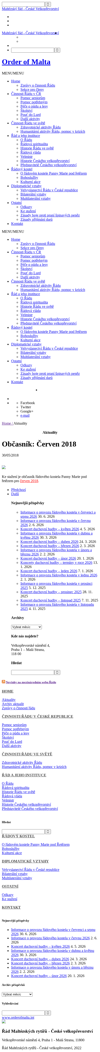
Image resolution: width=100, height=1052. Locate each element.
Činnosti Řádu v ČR (26, 94)
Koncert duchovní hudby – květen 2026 (49, 529)
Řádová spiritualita (34, 144)
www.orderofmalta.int (18, 1017)
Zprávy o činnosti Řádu (37, 85)
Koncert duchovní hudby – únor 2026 (48, 558)
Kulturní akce (30, 182)
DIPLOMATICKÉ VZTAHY (25, 861)
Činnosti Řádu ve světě (28, 123)
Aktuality (9, 700)
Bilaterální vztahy (33, 194)
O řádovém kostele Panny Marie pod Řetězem (36, 844)
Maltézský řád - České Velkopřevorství (30, 9)
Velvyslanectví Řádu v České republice (49, 190)
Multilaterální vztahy (35, 198)
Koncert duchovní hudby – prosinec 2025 (51, 592)
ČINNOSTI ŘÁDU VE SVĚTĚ (27, 754)
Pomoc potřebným (33, 102)
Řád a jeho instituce (25, 136)
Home (15, 81)
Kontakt (17, 224)
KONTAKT (11, 907)
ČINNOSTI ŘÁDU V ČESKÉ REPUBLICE (37, 716)
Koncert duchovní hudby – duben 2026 (49, 542)
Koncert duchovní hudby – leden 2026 (48, 571)
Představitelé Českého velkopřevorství (48, 165)
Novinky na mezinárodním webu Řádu (31, 682)
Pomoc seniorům (32, 98)
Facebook (27, 403)
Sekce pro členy (32, 89)
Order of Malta (26, 62)
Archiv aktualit (13, 704)
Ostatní (16, 203)
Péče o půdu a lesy (34, 106)
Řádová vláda (30, 152)
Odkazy (26, 207)
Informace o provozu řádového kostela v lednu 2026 (58, 575)
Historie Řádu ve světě (37, 148)
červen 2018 (29, 481)
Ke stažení (28, 211)
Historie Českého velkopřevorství (45, 161)
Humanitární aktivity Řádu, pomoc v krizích (52, 131)
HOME (7, 691)
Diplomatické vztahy (26, 186)
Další (15, 494)
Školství (26, 110)
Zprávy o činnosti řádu (18, 708)
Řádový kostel (21, 169)
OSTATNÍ (10, 886)
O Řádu (26, 140)
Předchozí (18, 490)
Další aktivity (30, 119)
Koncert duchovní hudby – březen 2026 (49, 546)
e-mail (25, 415)
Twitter (25, 407)
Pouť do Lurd (30, 115)
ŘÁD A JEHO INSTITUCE (24, 775)
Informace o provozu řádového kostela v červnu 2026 (50, 938)
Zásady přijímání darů (36, 219)
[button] (13, 73)
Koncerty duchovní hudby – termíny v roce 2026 (56, 563)
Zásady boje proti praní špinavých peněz (50, 215)
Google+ (26, 411)
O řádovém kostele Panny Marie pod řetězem (53, 173)
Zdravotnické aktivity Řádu (40, 127)
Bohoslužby (29, 177)
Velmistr (26, 157)
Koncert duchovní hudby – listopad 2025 (50, 600)
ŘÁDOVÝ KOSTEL (18, 836)
